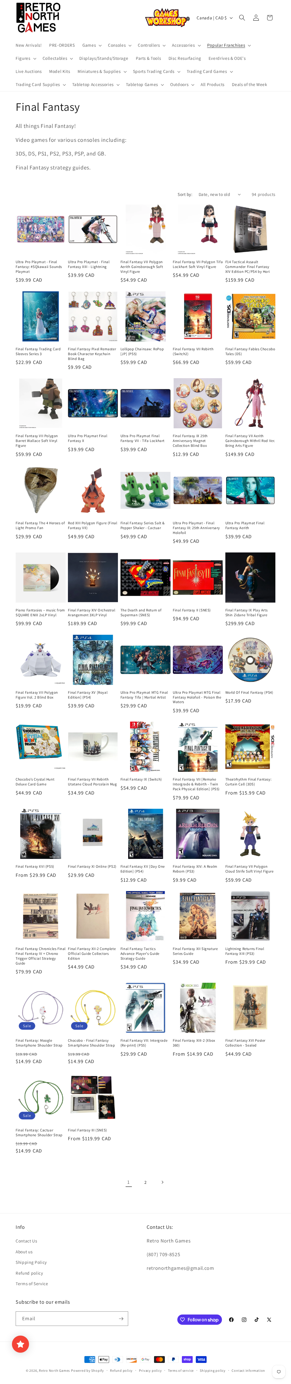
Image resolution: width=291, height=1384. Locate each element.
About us (24, 1251)
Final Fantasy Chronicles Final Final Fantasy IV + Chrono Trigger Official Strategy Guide (41, 956)
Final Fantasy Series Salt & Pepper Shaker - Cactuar (142, 525)
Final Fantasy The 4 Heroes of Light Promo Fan (40, 525)
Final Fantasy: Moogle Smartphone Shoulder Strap (39, 1043)
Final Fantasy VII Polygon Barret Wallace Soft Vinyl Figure (37, 441)
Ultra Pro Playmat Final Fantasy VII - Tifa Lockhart (142, 438)
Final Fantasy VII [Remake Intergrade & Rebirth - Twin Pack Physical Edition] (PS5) (196, 784)
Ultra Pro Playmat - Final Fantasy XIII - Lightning (88, 264)
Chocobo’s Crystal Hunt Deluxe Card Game (35, 782)
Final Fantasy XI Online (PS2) (92, 866)
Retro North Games (54, 1370)
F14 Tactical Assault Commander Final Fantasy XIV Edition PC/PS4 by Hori (247, 267)
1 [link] (128, 1182)
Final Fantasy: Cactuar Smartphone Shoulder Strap (39, 1132)
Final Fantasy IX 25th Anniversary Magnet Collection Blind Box (190, 441)
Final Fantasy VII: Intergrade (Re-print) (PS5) (143, 1043)
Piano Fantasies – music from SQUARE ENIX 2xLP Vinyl (40, 612)
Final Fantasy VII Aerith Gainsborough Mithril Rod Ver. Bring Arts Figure (250, 441)
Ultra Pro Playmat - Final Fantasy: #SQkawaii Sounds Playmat (39, 267)
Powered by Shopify (87, 1370)
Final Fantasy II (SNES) (192, 610)
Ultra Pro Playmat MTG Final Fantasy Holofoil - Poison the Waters (197, 697)
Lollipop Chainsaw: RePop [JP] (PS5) (142, 351)
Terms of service (181, 1370)
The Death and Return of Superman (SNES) (141, 612)
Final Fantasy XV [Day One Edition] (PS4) (142, 869)
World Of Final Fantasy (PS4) (249, 692)
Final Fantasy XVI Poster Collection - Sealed (245, 1043)
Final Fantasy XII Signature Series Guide (195, 951)
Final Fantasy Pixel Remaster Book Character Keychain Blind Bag (92, 354)
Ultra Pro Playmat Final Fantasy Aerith (245, 525)
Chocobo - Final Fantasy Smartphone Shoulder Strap (91, 1043)
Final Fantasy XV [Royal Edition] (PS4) (87, 695)
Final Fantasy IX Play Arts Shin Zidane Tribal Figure (246, 612)
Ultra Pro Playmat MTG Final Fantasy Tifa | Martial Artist (144, 695)
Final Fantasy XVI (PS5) (35, 866)
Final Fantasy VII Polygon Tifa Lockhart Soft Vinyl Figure (198, 264)
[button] (91, 45)
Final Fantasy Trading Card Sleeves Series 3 (38, 351)
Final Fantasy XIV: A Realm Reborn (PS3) (195, 869)
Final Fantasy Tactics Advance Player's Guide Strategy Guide (139, 954)
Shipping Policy (31, 1262)
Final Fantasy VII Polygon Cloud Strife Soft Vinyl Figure (249, 869)
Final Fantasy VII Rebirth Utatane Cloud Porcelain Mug (92, 782)
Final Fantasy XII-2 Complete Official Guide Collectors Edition (92, 954)
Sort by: (185, 194)
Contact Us (26, 1241)
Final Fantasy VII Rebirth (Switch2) (193, 351)
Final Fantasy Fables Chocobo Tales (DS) (250, 351)
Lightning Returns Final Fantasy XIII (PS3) (244, 951)
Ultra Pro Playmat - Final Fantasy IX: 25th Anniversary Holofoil (196, 528)
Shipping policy (213, 1370)
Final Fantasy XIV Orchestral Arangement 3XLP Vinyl (91, 612)
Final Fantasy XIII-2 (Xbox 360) (194, 1043)
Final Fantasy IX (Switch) (141, 779)
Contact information (248, 1370)
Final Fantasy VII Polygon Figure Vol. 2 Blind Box (37, 695)
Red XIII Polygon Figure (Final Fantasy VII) (92, 525)
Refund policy (29, 1273)
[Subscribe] (121, 1318)
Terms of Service (32, 1283)
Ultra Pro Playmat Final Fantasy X (87, 438)
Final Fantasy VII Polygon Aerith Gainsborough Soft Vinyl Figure (141, 267)
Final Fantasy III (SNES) (87, 1130)
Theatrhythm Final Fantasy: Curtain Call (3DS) (248, 782)
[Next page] (162, 1182)
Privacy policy (150, 1370)
